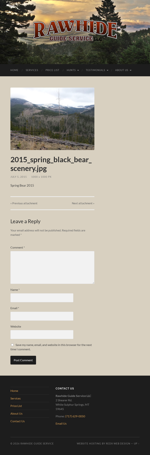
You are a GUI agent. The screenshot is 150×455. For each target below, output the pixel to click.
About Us (121, 70)
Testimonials (95, 70)
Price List (52, 70)
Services (32, 70)
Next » (83, 203)
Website (15, 326)
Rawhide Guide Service (37, 443)
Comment (17, 247)
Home (14, 70)
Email (14, 308)
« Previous (24, 203)
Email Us (61, 423)
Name (15, 289)
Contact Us (17, 421)
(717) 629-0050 (75, 416)
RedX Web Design (118, 443)
